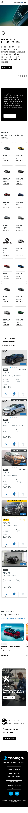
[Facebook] (11, 793)
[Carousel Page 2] (18, 76)
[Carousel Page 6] (26, 76)
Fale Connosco (14, 773)
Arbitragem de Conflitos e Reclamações (14, 780)
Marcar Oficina (8, 697)
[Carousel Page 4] (22, 76)
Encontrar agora (9, 738)
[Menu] (25, 2)
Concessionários (10, 116)
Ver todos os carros (9, 345)
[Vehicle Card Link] (14, 358)
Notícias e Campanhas (14, 766)
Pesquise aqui (6, 67)
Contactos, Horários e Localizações (14, 762)
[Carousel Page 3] (20, 76)
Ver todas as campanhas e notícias (13, 618)
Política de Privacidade (14, 785)
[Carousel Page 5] (24, 76)
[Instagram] (17, 793)
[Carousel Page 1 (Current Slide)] (17, 76)
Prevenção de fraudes (14, 789)
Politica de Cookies (14, 776)
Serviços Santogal (14, 769)
